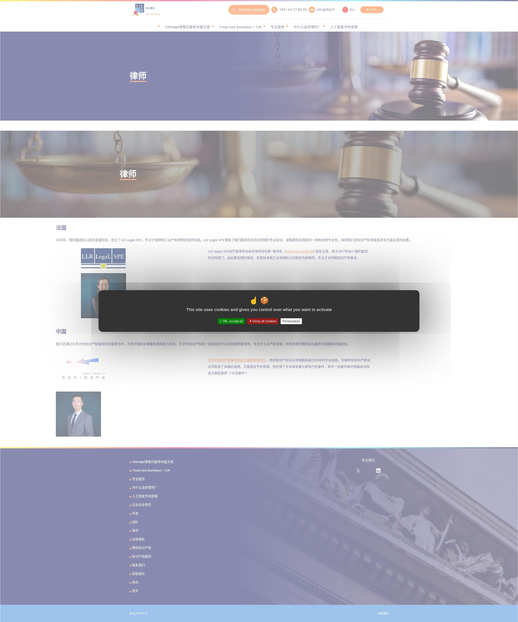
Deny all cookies (264, 321)
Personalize (291, 321)
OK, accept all (232, 321)
